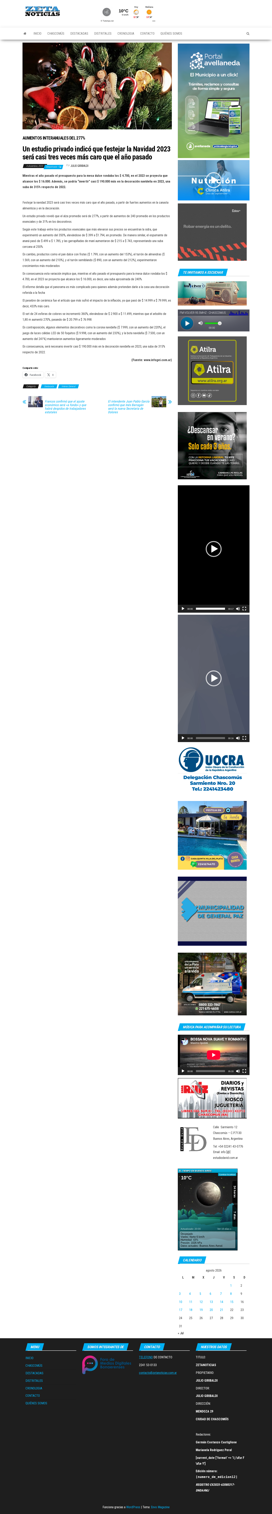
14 (221, 1302)
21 (221, 1310)
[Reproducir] (183, 609)
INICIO (37, 33)
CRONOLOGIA (125, 33)
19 (201, 1310)
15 (231, 1302)
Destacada (49, 386)
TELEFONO (146, 1357)
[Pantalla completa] (244, 609)
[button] (214, 180)
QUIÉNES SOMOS (171, 33)
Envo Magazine (160, 1507)
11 (190, 1302)
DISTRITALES (103, 33)
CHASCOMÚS (55, 33)
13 (211, 1302)
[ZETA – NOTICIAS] (25, 34)
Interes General (68, 386)
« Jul (181, 1333)
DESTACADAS (79, 33)
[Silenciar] (238, 609)
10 (180, 1302)
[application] (213, 180)
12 (201, 1302)
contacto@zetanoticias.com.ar (158, 1373)
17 (180, 1310)
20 (211, 1310)
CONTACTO (147, 33)
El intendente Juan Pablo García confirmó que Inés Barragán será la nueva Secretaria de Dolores (128, 407)
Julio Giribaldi (79, 165)
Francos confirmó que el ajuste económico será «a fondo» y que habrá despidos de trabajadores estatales (65, 407)
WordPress (133, 1507)
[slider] (210, 609)
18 (190, 1310)
